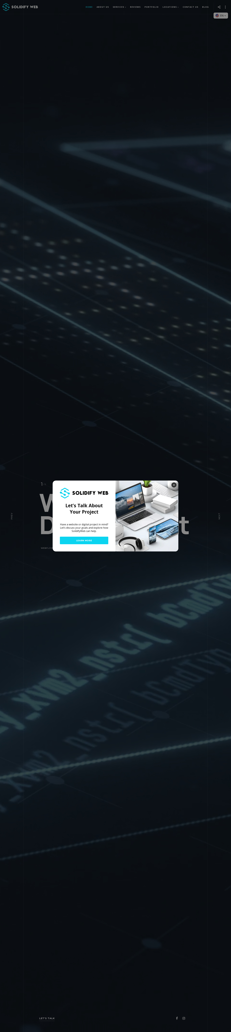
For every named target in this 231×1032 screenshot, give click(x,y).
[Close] (173, 484)
